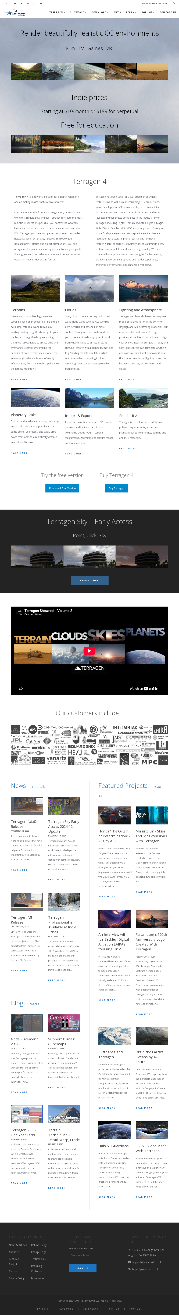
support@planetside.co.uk (147, 1262)
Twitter (43, 1309)
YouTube (136, 1309)
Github (114, 1309)
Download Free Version (62, 488)
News (18, 785)
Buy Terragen (116, 488)
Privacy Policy (16, 1278)
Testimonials (38, 1259)
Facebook (66, 1309)
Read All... (39, 786)
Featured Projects (123, 785)
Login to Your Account (154, 3)
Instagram (91, 1309)
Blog (17, 1003)
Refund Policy (38, 1245)
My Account (38, 1278)
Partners (14, 1271)
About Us (14, 1252)
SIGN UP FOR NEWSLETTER (81, 1248)
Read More (19, 379)
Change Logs (38, 1252)
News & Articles (18, 1245)
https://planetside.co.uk (145, 1269)
